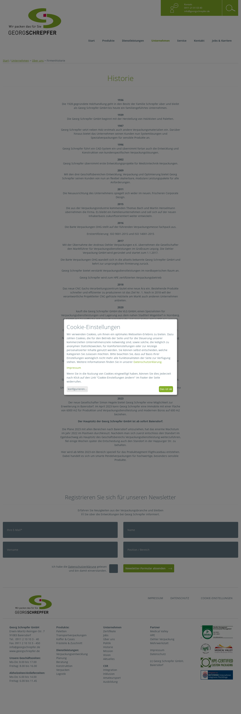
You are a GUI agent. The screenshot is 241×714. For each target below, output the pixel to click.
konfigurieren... (77, 389)
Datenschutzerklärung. (147, 362)
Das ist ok (166, 389)
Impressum (74, 368)
